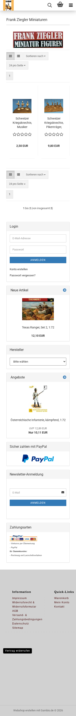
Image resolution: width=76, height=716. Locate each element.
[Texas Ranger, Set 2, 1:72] (38, 309)
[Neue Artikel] (64, 290)
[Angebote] (64, 377)
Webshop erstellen (24, 710)
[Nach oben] (64, 710)
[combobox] (35, 56)
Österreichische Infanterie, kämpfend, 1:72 (38, 420)
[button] (10, 56)
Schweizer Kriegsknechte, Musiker (22, 123)
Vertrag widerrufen (17, 650)
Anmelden (38, 260)
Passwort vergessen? (22, 275)
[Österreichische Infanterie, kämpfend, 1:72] (38, 399)
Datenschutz (20, 623)
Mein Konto (61, 602)
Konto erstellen (19, 269)
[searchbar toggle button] (49, 5)
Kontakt (59, 606)
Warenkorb (61, 598)
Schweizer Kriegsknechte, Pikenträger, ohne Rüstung (54, 123)
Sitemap (17, 627)
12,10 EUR (38, 335)
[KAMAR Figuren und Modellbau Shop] (7, 5)
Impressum (19, 598)
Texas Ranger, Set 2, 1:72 (38, 327)
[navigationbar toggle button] (70, 5)
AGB (15, 610)
